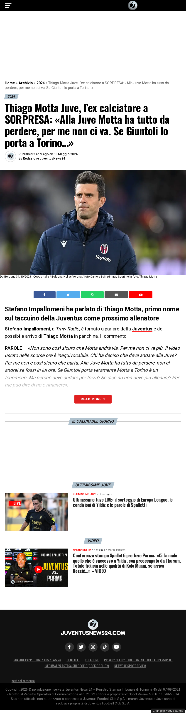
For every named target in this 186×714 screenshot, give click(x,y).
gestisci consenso (23, 680)
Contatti (72, 659)
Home (10, 83)
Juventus (142, 329)
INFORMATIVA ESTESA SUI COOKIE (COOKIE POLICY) (76, 665)
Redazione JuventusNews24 (44, 158)
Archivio (26, 83)
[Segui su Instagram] (93, 647)
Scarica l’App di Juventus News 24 (37, 659)
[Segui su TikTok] (104, 647)
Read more (91, 399)
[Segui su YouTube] (116, 647)
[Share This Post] (93, 294)
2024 (41, 83)
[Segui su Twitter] (81, 647)
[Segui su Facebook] (69, 647)
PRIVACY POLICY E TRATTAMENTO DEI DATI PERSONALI (138, 659)
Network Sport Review (130, 665)
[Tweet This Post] (68, 294)
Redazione (92, 659)
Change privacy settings (168, 710)
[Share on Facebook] (45, 294)
